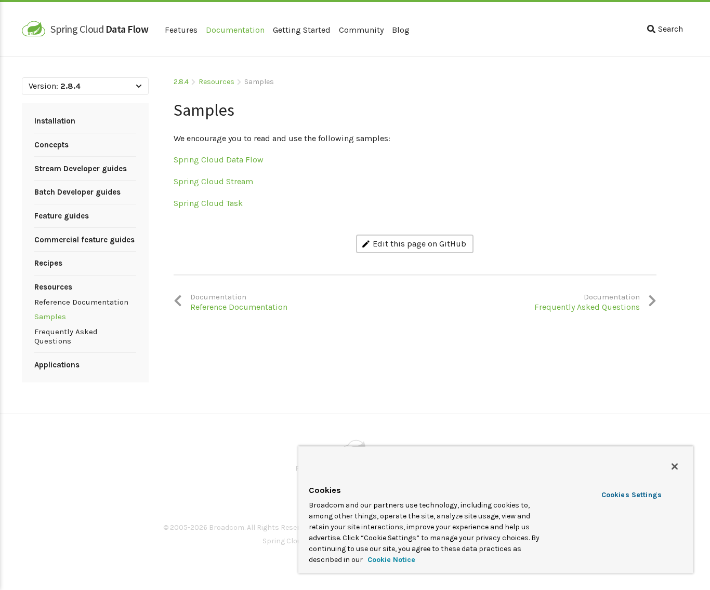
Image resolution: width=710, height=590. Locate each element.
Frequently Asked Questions (66, 336)
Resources (53, 287)
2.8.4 (181, 81)
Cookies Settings (631, 494)
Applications (57, 364)
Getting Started (302, 30)
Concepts (51, 144)
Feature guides (61, 216)
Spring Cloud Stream (213, 181)
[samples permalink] (168, 106)
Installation (54, 121)
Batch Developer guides (77, 192)
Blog (401, 30)
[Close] (674, 466)
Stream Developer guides (80, 168)
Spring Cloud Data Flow (219, 159)
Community (361, 30)
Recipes (48, 263)
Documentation (235, 30)
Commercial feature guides (84, 239)
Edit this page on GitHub (419, 244)
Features (181, 30)
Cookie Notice (390, 559)
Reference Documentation (81, 302)
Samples (50, 316)
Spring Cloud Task (208, 203)
